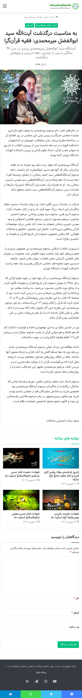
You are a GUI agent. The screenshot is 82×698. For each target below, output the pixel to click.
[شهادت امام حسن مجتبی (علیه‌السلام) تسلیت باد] (21, 500)
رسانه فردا (41, 672)
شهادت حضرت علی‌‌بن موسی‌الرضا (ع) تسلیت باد (65, 516)
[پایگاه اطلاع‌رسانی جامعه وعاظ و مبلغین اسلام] (64, 6)
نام (76, 598)
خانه (52, 17)
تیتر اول (29, 25)
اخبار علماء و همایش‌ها (36, 17)
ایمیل (75, 613)
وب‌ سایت (74, 627)
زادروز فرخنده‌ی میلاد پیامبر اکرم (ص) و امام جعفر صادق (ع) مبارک (61, 476)
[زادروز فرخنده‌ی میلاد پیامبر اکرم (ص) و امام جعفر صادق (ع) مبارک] (61, 458)
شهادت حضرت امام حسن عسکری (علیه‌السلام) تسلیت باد (22, 474)
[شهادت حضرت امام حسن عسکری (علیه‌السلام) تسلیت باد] (21, 458)
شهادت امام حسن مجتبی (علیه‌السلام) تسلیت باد (25, 516)
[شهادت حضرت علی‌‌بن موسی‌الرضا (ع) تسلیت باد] (61, 500)
